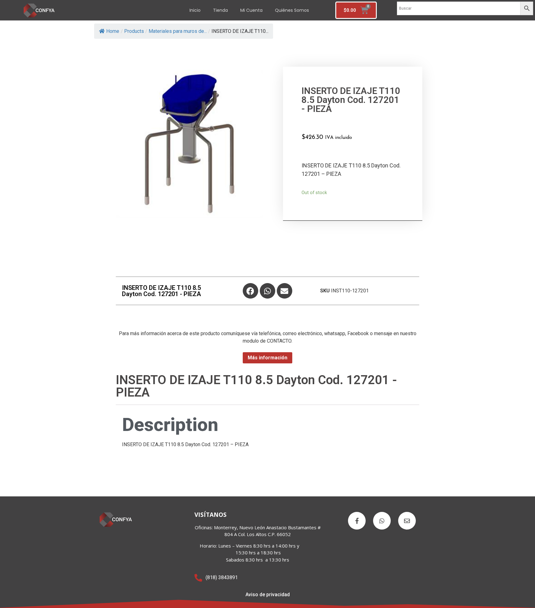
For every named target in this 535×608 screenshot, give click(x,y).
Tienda (220, 10)
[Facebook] (250, 291)
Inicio (195, 10)
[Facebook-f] (357, 521)
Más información (267, 358)
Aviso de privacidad (268, 594)
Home (112, 31)
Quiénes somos (292, 10)
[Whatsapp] (267, 291)
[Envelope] (284, 291)
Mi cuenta (251, 10)
